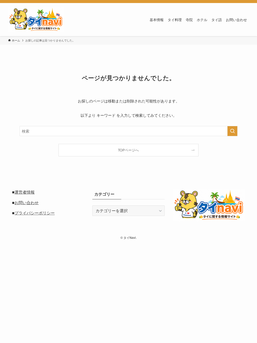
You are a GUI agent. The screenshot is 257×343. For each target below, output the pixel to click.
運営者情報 (25, 192)
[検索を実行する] (232, 131)
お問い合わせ (27, 202)
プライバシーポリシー (35, 213)
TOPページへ (128, 150)
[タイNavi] (36, 19)
